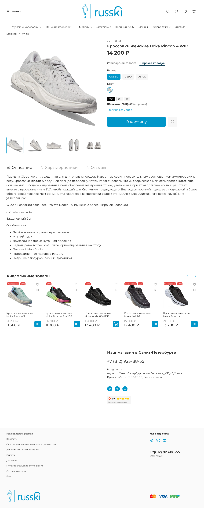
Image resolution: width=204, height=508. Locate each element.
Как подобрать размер (19, 433)
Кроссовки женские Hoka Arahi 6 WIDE (98, 315)
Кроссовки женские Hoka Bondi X (176, 315)
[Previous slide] (11, 86)
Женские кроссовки (58, 26)
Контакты (11, 439)
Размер (112, 70)
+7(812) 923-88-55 (165, 452)
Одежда (180, 26)
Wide (25, 33)
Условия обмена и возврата (22, 449)
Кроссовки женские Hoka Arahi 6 (137, 315)
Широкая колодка (152, 63)
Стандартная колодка (121, 63)
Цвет (110, 83)
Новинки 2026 (124, 26)
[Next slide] (97, 86)
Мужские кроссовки (25, 26)
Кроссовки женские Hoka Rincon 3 (19, 315)
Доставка (11, 460)
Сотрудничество (16, 471)
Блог (9, 476)
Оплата (10, 455)
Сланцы (143, 26)
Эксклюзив (103, 26)
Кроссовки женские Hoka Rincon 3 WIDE (59, 315)
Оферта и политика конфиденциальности (31, 444)
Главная (11, 33)
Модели (84, 26)
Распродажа (160, 26)
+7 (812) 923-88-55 (125, 361)
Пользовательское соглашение (25, 465)
